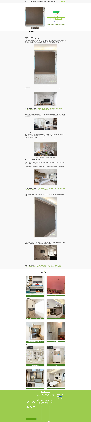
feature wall (63, 24)
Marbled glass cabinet (48, 109)
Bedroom (49, 24)
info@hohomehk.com (60, 392)
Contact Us (45, 413)
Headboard (56, 24)
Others (60, 24)
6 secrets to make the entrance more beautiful (49, 266)
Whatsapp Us (60, 394)
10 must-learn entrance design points (39, 189)
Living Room (52, 24)
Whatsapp (63, 1)
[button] (31, 1)
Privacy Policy (60, 398)
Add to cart (58, 18)
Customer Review (31, 419)
